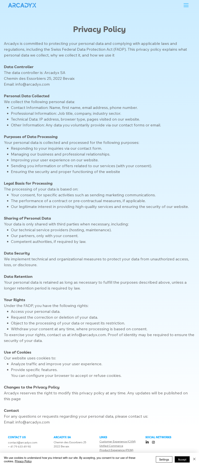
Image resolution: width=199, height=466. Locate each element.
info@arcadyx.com (89, 334)
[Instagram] (153, 442)
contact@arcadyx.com (22, 442)
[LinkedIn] (147, 442)
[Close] (194, 459)
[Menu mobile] (186, 5)
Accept (182, 459)
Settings (164, 459)
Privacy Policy (23, 461)
